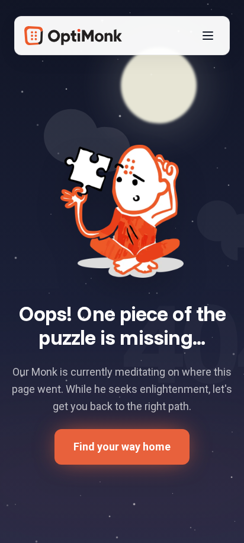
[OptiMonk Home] (73, 35)
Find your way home (122, 446)
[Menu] (208, 35)
